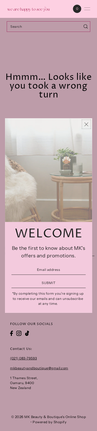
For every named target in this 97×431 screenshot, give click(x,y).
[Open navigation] (87, 9)
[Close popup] (86, 124)
